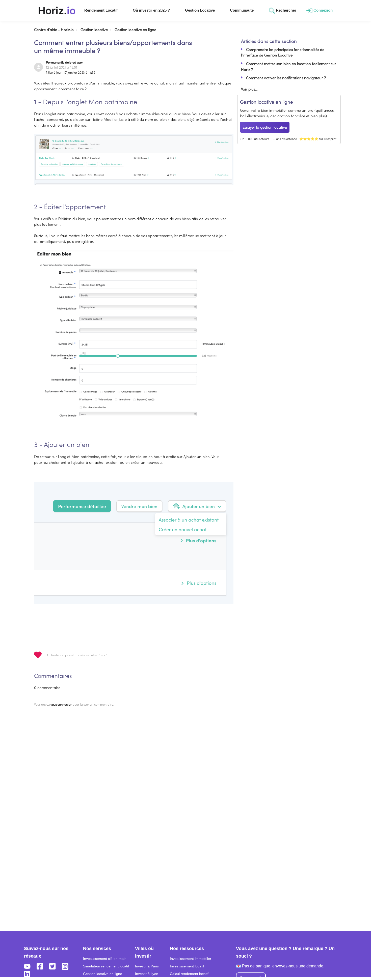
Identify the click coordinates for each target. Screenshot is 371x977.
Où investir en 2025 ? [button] (151, 10)
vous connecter (61, 704)
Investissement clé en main (104, 959)
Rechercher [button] (285, 10)
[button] (57, 10)
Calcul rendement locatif (189, 974)
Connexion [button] (322, 10)
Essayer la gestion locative (265, 127)
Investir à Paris (147, 966)
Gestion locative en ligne (135, 29)
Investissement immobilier (190, 959)
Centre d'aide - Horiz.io (54, 29)
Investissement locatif (187, 966)
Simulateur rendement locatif (106, 966)
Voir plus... (249, 89)
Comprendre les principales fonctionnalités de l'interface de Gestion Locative (282, 52)
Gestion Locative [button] (200, 10)
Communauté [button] (242, 10)
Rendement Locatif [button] (101, 10)
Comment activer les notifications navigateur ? (286, 77)
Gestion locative (94, 29)
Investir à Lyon (146, 974)
